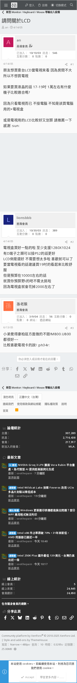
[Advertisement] (38, 172)
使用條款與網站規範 (29, 404)
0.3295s (58, 644)
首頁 (5, 410)
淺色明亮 (8, 397)
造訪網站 (45, 320)
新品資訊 (13, 500)
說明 (64, 404)
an (6, 27)
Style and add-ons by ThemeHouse (26, 640)
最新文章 (14, 457)
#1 (72, 64)
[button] (6, 5)
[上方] (11, 410)
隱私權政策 (51, 404)
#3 (72, 328)
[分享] (66, 64)
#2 (72, 242)
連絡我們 (8, 404)
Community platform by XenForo (38, 635)
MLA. (72, 446)
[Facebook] (3, 654)
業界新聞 (13, 477)
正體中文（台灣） (29, 397)
